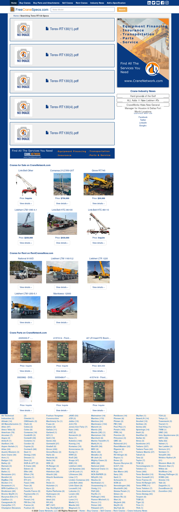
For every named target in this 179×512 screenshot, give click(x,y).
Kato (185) (74, 429)
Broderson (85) (8, 491)
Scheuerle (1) (120, 479)
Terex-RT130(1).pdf (64, 28)
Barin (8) (5, 468)
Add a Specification (116, 2)
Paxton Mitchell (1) (100, 499)
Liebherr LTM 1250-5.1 (26, 293)
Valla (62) (163, 440)
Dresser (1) (29, 457)
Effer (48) (28, 471)
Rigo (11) (118, 451)
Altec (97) (5, 426)
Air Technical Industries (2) (7, 417)
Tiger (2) (140, 502)
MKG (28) (95, 463)
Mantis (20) (96, 429)
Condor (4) (29, 443)
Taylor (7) (140, 460)
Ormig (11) (96, 488)
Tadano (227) (142, 446)
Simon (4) (118, 493)
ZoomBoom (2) (166, 488)
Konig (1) (73, 451)
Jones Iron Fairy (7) (78, 426)
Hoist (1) (50, 482)
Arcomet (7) (6, 435)
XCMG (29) (164, 477)
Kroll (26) (73, 457)
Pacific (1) (96, 493)
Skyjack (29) (119, 502)
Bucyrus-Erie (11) (9, 496)
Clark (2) (28, 423)
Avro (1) (5, 457)
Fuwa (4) (50, 423)
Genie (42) (51, 440)
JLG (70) (73, 423)
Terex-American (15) (145, 491)
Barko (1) (5, 471)
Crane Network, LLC (48, 510)
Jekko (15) (74, 421)
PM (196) (118, 423)
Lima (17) (73, 477)
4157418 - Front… (99, 377)
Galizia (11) (51, 429)
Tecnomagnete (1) (144, 465)
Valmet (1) (163, 443)
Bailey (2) (5, 463)
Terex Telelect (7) (144, 488)
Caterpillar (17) (8, 505)
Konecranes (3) (76, 449)
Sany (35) (118, 474)
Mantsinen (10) (98, 435)
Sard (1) (117, 477)
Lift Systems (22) (77, 468)
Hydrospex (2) (53, 493)
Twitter (143, 119)
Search (122, 9)
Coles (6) (28, 429)
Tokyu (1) (163, 418)
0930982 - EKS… (26, 377)
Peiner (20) (96, 505)
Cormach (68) (30, 449)
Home (14, 2)
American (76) (8, 432)
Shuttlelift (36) (120, 488)
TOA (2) (162, 415)
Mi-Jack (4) (96, 457)
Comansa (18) (30, 432)
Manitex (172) (97, 418)
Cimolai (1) (29, 418)
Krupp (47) (74, 460)
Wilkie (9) (163, 468)
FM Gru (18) (29, 502)
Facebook (143, 117)
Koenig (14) (74, 443)
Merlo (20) (96, 451)
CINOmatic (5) (30, 421)
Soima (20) (141, 426)
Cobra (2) (28, 426)
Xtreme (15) (164, 479)
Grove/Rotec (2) (53, 451)
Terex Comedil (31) (145, 477)
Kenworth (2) (75, 435)
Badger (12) (6, 460)
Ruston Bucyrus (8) (123, 463)
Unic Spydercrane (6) (169, 435)
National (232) (97, 465)
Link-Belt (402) (76, 482)
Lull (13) (73, 496)
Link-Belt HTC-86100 (62, 209)
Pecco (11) (96, 502)
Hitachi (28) (51, 474)
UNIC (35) (163, 432)
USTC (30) (163, 437)
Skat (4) (117, 499)
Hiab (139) (51, 468)
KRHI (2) (73, 454)
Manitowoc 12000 (62, 293)
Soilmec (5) (141, 423)
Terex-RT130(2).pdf (64, 54)
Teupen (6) (141, 496)
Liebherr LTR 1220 (98, 258)
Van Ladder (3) (165, 446)
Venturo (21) (164, 449)
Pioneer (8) (119, 418)
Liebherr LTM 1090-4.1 (26, 209)
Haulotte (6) (51, 457)
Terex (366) (141, 471)
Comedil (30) (30, 437)
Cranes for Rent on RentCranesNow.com (31, 253)
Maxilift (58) (96, 446)
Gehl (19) (50, 437)
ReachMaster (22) (122, 446)
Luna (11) (73, 499)
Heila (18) (50, 460)
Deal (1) (27, 451)
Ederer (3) (28, 468)
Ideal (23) (50, 499)
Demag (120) (30, 454)
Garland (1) (51, 432)
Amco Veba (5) (8, 429)
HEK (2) (49, 463)
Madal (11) (74, 502)
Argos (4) (5, 437)
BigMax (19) (7, 479)
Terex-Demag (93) (144, 493)
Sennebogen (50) (122, 485)
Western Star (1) (166, 465)
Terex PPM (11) (143, 485)
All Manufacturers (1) (11, 423)
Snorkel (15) (142, 421)
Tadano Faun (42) (144, 449)
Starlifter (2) (141, 435)
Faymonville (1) (31, 493)
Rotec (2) (118, 460)
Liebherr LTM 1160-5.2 (62, 258)
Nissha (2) (96, 479)
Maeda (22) (74, 505)
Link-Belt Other (25, 170)
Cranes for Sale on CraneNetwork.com (30, 165)
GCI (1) (49, 435)
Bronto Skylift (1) (9, 493)
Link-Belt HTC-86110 (98, 209)
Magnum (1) (74, 507)
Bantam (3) (6, 465)
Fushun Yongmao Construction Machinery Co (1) (54, 418)
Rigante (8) (119, 449)
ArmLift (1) (6, 440)
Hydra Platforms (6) (55, 491)
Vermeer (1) (164, 451)
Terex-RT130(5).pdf (64, 132)
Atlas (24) (5, 449)
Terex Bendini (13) (144, 474)
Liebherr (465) (75, 465)
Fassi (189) (29, 482)
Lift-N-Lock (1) (76, 471)
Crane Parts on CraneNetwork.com (28, 332)
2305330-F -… (26, 338)
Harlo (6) (50, 454)
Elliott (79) (29, 474)
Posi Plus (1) (120, 426)
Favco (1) (28, 488)
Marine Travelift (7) (100, 440)
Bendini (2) (6, 477)
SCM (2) (117, 482)
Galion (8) (51, 426)
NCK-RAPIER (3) (98, 474)
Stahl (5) (140, 432)
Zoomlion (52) (165, 491)
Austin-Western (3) (10, 451)
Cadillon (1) (6, 499)
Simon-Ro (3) (120, 496)
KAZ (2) (72, 432)
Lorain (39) (74, 493)
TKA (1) (139, 507)
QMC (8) (117, 440)
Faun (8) (28, 485)
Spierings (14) (142, 429)
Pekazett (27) (97, 507)
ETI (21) (27, 479)
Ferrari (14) (29, 499)
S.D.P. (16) (118, 465)
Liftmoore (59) (75, 474)
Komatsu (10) (75, 446)
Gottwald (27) (52, 443)
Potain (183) (119, 429)
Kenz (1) (73, 437)
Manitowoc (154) (99, 423)
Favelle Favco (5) (32, 491)
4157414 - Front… (62, 338)
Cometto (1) (29, 440)
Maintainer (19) (98, 415)
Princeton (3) (120, 437)
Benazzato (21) (8, 474)
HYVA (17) (51, 496)
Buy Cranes (24, 2)
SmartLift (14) (142, 418)
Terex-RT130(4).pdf (64, 106)
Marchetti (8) (97, 437)
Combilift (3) (30, 435)
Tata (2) (139, 457)
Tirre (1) (139, 505)
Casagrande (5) (8, 502)
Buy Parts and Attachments (46, 2)
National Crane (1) (99, 468)
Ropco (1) (118, 457)
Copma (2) (29, 446)
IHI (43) (49, 502)
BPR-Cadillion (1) (9, 488)
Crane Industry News (143, 91)
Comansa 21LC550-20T (62, 170)
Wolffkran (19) (165, 471)
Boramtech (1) (8, 485)
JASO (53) (73, 415)
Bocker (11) (6, 482)
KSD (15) (73, 463)
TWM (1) (162, 429)
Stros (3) (140, 440)
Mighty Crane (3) (99, 460)
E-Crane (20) (30, 465)
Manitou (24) (97, 421)
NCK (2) (94, 471)
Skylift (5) (118, 505)
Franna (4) (29, 505)
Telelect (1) (141, 468)
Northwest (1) (97, 482)
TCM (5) (139, 463)
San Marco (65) (121, 471)
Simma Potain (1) (122, 491)
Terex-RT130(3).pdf (64, 80)
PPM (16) (118, 432)
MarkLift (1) (96, 443)
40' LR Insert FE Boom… (98, 338)
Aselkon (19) (7, 443)
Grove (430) (51, 449)
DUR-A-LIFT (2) (31, 463)
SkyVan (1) (141, 415)
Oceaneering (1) (98, 485)
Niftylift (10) (96, 477)
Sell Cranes (67, 2)
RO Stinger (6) (120, 454)
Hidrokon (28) (52, 471)
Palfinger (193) (98, 496)
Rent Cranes (82, 2)
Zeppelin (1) (164, 485)
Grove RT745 (98, 170)
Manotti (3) (96, 426)
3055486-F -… (62, 377)
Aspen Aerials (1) (9, 446)
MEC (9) (95, 449)
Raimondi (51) (120, 443)
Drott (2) (28, 460)
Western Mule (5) (167, 463)
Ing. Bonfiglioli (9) (54, 507)
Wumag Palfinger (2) (168, 474)
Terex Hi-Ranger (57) (146, 482)
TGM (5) (140, 499)
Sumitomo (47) (143, 443)
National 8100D (26, 258)
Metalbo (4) (96, 454)
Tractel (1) (163, 423)
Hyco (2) (50, 488)
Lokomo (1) (74, 491)
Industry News (97, 2)
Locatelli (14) (75, 488)
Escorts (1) (29, 477)
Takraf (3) (140, 454)
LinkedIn (143, 122)
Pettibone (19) (120, 415)
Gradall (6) (51, 446)
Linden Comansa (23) (79, 479)
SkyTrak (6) (119, 507)
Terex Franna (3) (144, 479)
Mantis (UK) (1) (98, 432)
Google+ (143, 125)
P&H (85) (95, 491)
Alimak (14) (6, 421)
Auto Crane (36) (8, 454)
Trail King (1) (165, 426)
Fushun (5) (29, 507)
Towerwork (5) (165, 421)
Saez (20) (118, 468)
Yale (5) (162, 482)
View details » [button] (26, 203)
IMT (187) (50, 505)
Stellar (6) (140, 437)
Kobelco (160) (75, 440)
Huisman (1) (52, 485)
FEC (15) (28, 496)
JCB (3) (72, 418)
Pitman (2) (118, 421)
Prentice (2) (119, 435)
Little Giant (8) (76, 485)
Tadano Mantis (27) (145, 451)
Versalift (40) (164, 454)
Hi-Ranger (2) (52, 465)
